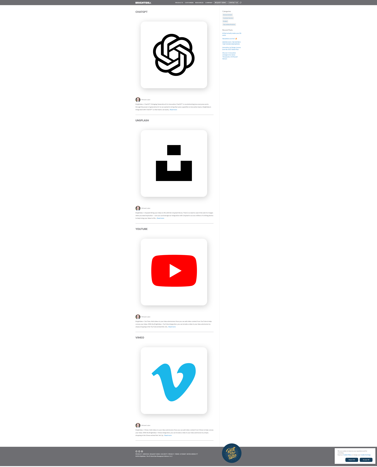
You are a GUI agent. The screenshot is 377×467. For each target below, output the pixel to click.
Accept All (366, 460)
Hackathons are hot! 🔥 (229, 38)
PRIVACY (171, 454)
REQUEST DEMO (155, 454)
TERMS (177, 454)
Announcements (227, 15)
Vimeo (139, 337)
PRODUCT (138, 454)
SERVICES (146, 454)
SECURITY (164, 454)
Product (225, 21)
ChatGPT (141, 11)
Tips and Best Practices (229, 24)
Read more (173, 109)
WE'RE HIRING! (191, 454)
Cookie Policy (347, 455)
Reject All (352, 460)
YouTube (141, 229)
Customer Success (228, 18)
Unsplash (142, 120)
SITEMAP (183, 454)
